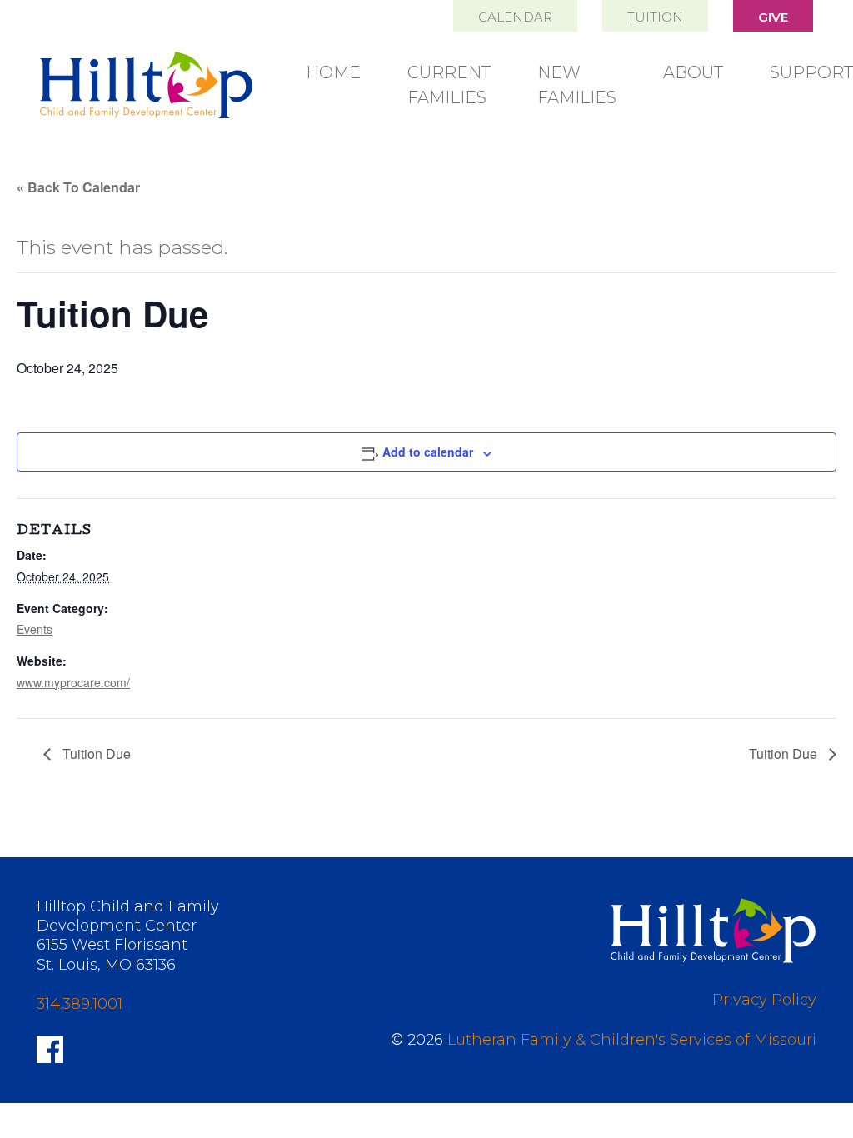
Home (333, 72)
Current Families (449, 84)
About (693, 72)
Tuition (655, 17)
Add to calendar (427, 451)
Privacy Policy (764, 1000)
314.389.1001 (79, 1004)
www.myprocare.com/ (73, 682)
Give (773, 17)
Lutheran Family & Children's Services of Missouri (631, 1040)
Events (34, 629)
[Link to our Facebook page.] (50, 1048)
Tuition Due (95, 753)
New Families (576, 84)
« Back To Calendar (78, 187)
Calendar (515, 17)
